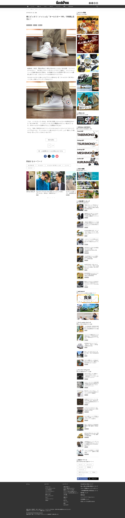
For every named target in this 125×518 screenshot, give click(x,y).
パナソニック (89, 464)
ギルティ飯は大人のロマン (69, 488)
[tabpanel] (51, 183)
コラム (45, 6)
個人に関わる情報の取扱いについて (89, 486)
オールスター (40, 165)
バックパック (81, 469)
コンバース (67, 165)
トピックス (58, 6)
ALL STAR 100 (31, 165)
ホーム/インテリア (49, 495)
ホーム (27, 9)
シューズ (35, 25)
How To (51, 6)
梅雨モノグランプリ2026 (69, 489)
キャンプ (80, 464)
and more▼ (70, 6)
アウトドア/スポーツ (49, 491)
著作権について (84, 492)
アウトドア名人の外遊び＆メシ (70, 491)
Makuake (89, 467)
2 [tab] (50, 197)
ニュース (32, 6)
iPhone (93, 472)
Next (73, 180)
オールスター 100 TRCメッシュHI (54, 165)
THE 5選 (65, 494)
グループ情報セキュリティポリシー (89, 488)
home (27, 6)
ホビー (46, 497)
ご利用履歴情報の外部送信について (89, 490)
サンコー (80, 474)
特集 (64, 6)
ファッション (29, 25)
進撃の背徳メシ (67, 486)
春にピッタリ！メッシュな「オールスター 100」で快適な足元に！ (48, 9)
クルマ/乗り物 (48, 489)
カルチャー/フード (49, 498)
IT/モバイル (47, 486)
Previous (28, 180)
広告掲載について (85, 499)
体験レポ (39, 6)
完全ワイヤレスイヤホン (83, 472)
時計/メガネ (47, 494)
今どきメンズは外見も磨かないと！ (71, 492)
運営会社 (83, 495)
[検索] (97, 6)
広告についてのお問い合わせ (88, 501)
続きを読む (51, 140)
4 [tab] (54, 197)
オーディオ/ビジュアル (50, 488)
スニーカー (30, 167)
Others (46, 500)
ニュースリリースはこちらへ (88, 497)
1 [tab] (48, 197)
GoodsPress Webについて (87, 484)
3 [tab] (52, 197)
